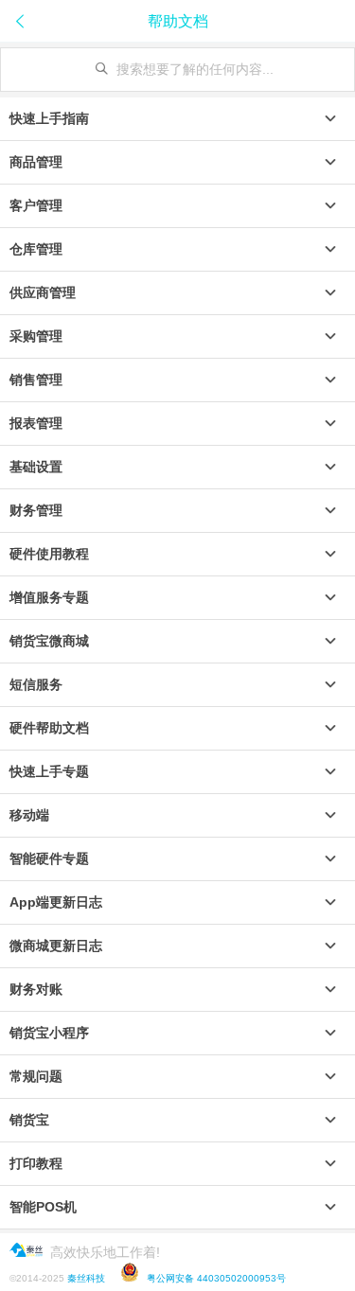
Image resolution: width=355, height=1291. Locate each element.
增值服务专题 (49, 597)
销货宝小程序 (49, 1032)
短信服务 (35, 684)
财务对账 (35, 989)
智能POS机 (43, 1206)
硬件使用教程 (49, 553)
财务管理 (35, 510)
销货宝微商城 (49, 640)
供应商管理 (42, 292)
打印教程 (35, 1163)
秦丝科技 (86, 1278)
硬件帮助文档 (49, 727)
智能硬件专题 (49, 858)
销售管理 (35, 379)
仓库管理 (35, 248)
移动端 (29, 814)
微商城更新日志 (55, 945)
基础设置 (35, 466)
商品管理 (35, 161)
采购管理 (35, 336)
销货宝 (29, 1119)
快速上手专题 (49, 771)
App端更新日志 (55, 902)
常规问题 (35, 1076)
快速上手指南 (49, 118)
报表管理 (35, 423)
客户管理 (35, 205)
